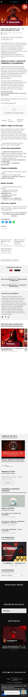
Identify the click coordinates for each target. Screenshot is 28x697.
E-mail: (3, 477)
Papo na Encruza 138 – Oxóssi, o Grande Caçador (11, 349)
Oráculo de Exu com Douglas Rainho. (11, 175)
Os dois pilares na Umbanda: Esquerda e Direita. (13, 522)
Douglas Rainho (7, 32)
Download (4, 120)
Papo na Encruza (5, 37)
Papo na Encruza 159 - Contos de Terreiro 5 (6, 249)
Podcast (12, 37)
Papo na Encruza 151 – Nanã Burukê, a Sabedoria (14, 280)
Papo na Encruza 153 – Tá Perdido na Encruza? (14, 285)
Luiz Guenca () (11, 198)
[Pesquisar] (26, 2)
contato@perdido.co (7, 210)
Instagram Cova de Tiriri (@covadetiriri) (12, 199)
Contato (15, 680)
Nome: (20, 477)
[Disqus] (14, 374)
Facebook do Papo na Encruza (10, 190)
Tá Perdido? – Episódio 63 (14, 563)
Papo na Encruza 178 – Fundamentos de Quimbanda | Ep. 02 (14, 648)
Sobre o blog (18, 679)
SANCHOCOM (18, 682)
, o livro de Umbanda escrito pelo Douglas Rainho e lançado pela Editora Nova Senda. (14, 153)
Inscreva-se (8, 482)
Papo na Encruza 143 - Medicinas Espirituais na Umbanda (19, 241)
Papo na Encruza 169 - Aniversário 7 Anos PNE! (6, 241)
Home (8, 679)
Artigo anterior (14, 277)
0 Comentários (19, 37)
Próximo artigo (14, 283)
